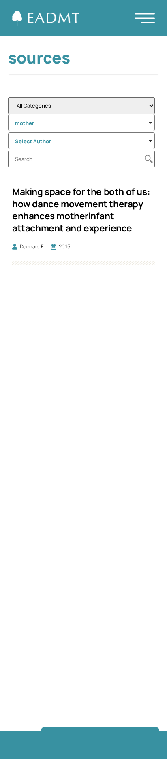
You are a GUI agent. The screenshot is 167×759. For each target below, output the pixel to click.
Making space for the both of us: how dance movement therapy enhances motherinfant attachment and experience (81, 209)
